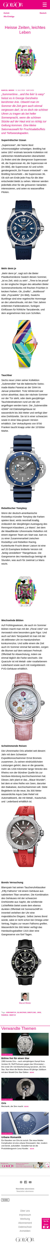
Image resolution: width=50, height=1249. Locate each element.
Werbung (25, 1219)
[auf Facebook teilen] (44, 1227)
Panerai (4, 1015)
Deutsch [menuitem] (43, 13)
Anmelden (25, 1231)
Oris (39, 1012)
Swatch (12, 1015)
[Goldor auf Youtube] (30, 1182)
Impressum (25, 1214)
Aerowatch (11, 1012)
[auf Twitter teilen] (47, 1227)
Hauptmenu (45, 5)
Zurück (6, 13)
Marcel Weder (7, 90)
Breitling (31, 1012)
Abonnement (25, 1223)
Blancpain (22, 1012)
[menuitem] (43, 13)
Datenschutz (25, 1227)
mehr (32, 1072)
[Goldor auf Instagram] (21, 1182)
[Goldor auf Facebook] (25, 1182)
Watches (30, 90)
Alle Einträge (9, 17)
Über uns (25, 1210)
